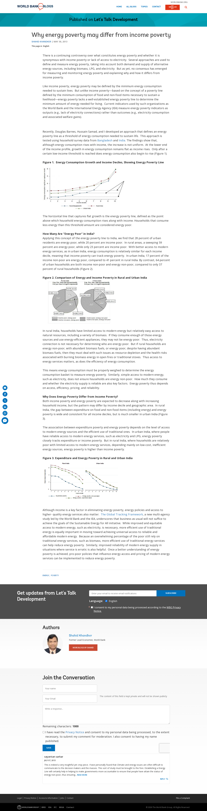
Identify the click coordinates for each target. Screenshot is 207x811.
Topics (144, 7)
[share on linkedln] (5, 406)
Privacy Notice (74, 732)
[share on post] (5, 400)
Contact (156, 7)
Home (119, 7)
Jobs (62, 798)
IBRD (43, 807)
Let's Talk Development (116, 20)
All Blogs (131, 7)
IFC (55, 807)
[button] (186, 7)
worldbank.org (179, 2)
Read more (82, 775)
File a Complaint (183, 798)
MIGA (61, 807)
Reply (162, 779)
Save (48, 748)
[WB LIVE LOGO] (172, 8)
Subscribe (170, 593)
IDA (49, 807)
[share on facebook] (5, 394)
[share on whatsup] (5, 413)
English (46, 46)
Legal (19, 798)
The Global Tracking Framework (122, 514)
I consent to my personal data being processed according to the (137, 609)
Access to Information (48, 798)
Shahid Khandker (41, 41)
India (122, 140)
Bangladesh (104, 140)
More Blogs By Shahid (83, 647)
